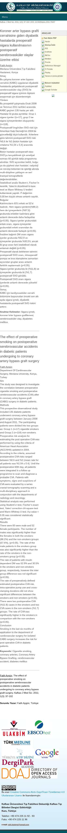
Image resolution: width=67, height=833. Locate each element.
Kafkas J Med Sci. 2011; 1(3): (11, 22)
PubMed (47, 86)
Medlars (47, 59)
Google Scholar (50, 90)
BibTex (47, 55)
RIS (46, 48)
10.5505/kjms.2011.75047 (45, 22)
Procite (47, 62)
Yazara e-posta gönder (53, 76)
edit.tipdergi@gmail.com (18, 825)
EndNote (48, 52)
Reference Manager (52, 66)
